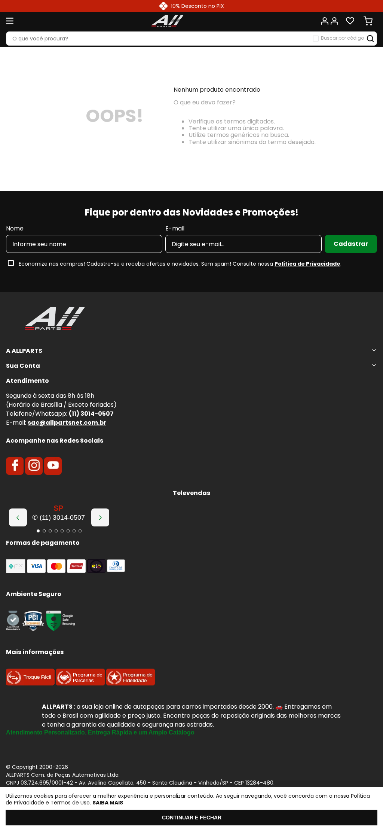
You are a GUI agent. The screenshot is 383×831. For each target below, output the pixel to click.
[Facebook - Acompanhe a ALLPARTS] (14, 466)
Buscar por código (342, 38)
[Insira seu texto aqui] (13, 629)
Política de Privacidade (307, 264)
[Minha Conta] (329, 21)
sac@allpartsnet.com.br (67, 422)
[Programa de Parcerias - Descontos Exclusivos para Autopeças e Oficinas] (80, 683)
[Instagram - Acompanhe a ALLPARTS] (34, 466)
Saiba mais (107, 802)
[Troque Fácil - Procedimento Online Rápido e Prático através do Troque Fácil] (30, 683)
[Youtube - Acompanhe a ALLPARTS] (53, 466)
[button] (38, 530)
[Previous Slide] (18, 517)
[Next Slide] (100, 517)
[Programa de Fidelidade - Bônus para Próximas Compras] (130, 683)
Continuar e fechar (191, 818)
